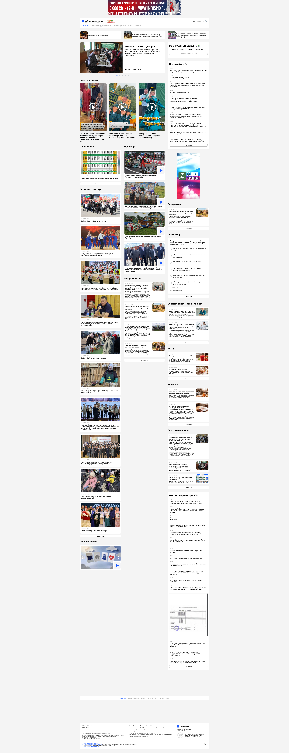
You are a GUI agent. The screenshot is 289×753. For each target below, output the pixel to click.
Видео (130, 25)
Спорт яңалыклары (178, 430)
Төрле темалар (164, 698)
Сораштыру (174, 234)
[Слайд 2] (119, 75)
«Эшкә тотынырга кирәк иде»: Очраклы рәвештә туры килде (187, 263)
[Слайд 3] (122, 75)
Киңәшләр (173, 384)
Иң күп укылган (132, 278)
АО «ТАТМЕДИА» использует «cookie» (92, 744)
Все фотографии (101, 536)
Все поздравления (100, 183)
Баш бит (85, 25)
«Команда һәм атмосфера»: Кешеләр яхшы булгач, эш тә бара (189, 283)
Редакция (138, 25)
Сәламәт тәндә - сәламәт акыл (185, 304)
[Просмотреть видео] (93, 107)
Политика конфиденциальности (90, 746)
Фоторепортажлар (120, 25)
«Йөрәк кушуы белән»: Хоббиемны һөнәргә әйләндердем (189, 256)
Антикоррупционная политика (90, 743)
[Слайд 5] (128, 75)
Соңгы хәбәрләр (133, 698)
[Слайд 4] (125, 75)
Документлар (152, 698)
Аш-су (171, 348)
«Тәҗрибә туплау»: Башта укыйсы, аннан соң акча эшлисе (189, 276)
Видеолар (129, 146)
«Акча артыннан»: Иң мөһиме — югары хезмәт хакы (190, 249)
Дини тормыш (87, 146)
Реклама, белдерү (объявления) (100, 25)
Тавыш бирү (188, 296)
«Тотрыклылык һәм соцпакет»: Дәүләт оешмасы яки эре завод (187, 269)
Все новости (144, 360)
